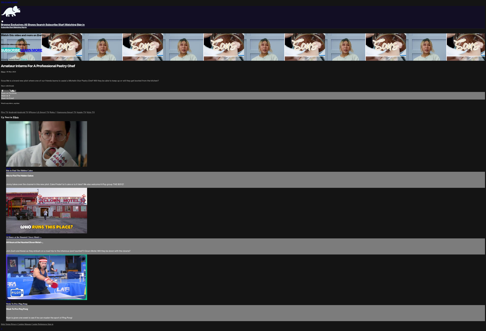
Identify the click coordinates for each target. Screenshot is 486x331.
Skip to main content (9, 2)
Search (41, 24)
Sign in (81, 24)
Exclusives (17, 24)
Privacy (14, 324)
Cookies (21, 324)
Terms (8, 324)
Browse (6, 24)
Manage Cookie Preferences (36, 324)
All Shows (30, 24)
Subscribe (11, 50)
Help (3, 324)
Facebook (5, 91)
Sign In (24, 27)
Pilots (3, 72)
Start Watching (67, 24)
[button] (2, 21)
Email (13, 91)
